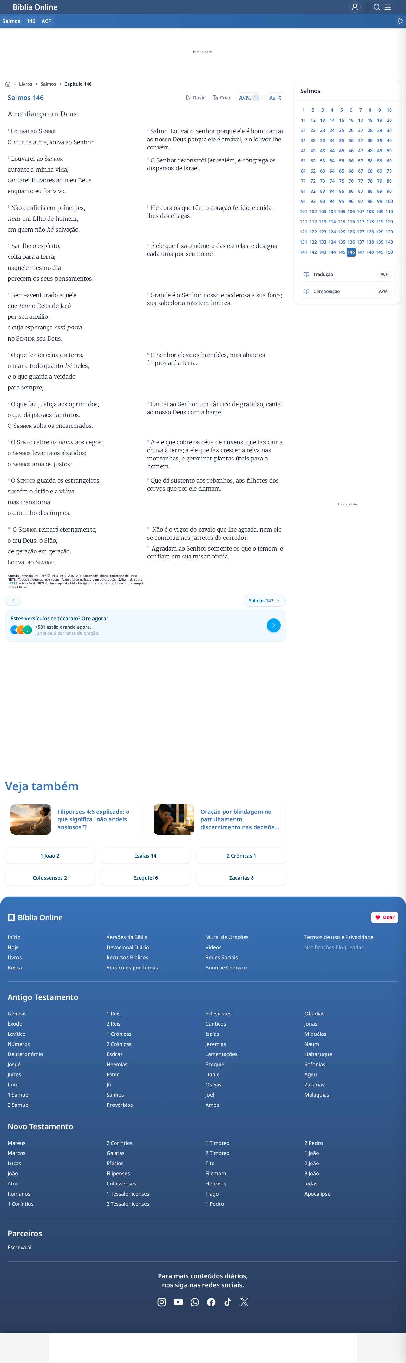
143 (322, 252)
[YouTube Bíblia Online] (178, 1302)
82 (313, 191)
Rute (13, 1084)
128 (370, 232)
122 (313, 232)
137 (360, 242)
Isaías (212, 1033)
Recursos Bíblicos (127, 957)
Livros (25, 84)
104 (332, 211)
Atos (13, 1183)
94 (332, 201)
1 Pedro (215, 1203)
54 (332, 161)
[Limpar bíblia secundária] (256, 97)
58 (370, 161)
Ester (113, 1074)
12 (313, 120)
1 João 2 (49, 855)
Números (19, 1043)
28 (370, 130)
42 (313, 150)
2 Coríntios (120, 1142)
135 (341, 242)
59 (379, 161)
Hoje (13, 947)
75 (341, 181)
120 (389, 221)
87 (360, 191)
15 (341, 120)
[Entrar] (355, 7)
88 (370, 191)
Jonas (311, 1023)
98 (370, 201)
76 (351, 181)
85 (341, 191)
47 (360, 150)
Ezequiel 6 (145, 877)
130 (389, 232)
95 (341, 201)
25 (341, 130)
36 (351, 140)
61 (303, 171)
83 (322, 191)
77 (360, 181)
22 (313, 130)
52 (313, 161)
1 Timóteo (218, 1142)
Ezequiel (216, 1064)
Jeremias (216, 1043)
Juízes (14, 1074)
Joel (210, 1094)
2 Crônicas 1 (241, 855)
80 (389, 181)
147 (360, 252)
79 (379, 181)
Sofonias (314, 1064)
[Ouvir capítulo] (400, 21)
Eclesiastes (219, 1013)
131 (303, 242)
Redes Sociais (222, 957)
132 (313, 242)
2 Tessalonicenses (128, 1203)
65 (341, 171)
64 (332, 171)
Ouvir (199, 98)
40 (389, 140)
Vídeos (214, 947)
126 (351, 232)
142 (313, 252)
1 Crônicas (119, 1033)
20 (389, 120)
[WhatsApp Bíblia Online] (195, 1302)
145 (341, 252)
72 (313, 181)
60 (389, 161)
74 (332, 181)
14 (332, 120)
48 (370, 150)
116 (351, 221)
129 (379, 232)
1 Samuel (18, 1094)
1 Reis (114, 1013)
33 (322, 140)
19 (379, 120)
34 (332, 140)
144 (332, 252)
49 (379, 150)
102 (313, 211)
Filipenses (118, 1173)
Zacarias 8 (241, 877)
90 (389, 191)
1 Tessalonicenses (128, 1193)
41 (303, 150)
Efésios (115, 1163)
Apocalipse (317, 1193)
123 (322, 232)
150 (389, 252)
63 (322, 171)
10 (389, 110)
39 (379, 140)
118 (370, 221)
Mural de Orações (227, 937)
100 (389, 201)
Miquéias (315, 1033)
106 (351, 211)
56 (351, 161)
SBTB (13, 583)
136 (351, 242)
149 (379, 252)
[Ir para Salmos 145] (13, 601)
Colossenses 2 (50, 877)
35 (341, 140)
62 (313, 171)
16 (351, 120)
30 (389, 130)
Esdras (115, 1054)
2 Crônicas (119, 1043)
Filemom (216, 1173)
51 (303, 161)
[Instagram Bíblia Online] (162, 1302)
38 (370, 140)
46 (351, 150)
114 (332, 221)
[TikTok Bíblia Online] (228, 1302)
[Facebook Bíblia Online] (211, 1302)
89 (379, 191)
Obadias (314, 1013)
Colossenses (121, 1183)
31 (303, 140)
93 (322, 201)
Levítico (17, 1033)
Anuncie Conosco (226, 967)
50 (389, 150)
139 (379, 242)
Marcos (17, 1153)
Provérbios (120, 1104)
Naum (311, 1043)
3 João (311, 1173)
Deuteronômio (25, 1054)
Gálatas (116, 1153)
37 (360, 140)
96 (351, 201)
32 (313, 140)
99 (379, 201)
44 (332, 150)
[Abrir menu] (387, 7)
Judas (311, 1183)
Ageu (310, 1074)
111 (303, 221)
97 (360, 201)
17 (360, 120)
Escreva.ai (19, 1247)
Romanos (19, 1193)
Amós (212, 1104)
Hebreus (216, 1183)
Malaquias (316, 1094)
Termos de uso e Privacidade (338, 937)
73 (322, 181)
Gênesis (17, 1013)
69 (379, 171)
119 (379, 221)
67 (360, 171)
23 (322, 130)
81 (303, 191)
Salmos (48, 84)
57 (360, 161)
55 (341, 161)
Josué (14, 1064)
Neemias (117, 1064)
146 (31, 20)
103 (322, 211)
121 (303, 232)
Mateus (17, 1142)
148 (370, 252)
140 (389, 242)
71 (303, 181)
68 (370, 171)
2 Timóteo (218, 1153)
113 (322, 221)
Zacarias (314, 1084)
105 (341, 211)
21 (303, 130)
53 (322, 161)
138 (370, 242)
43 (322, 150)
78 (370, 181)
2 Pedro (313, 1142)
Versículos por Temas (132, 967)
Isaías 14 (145, 855)
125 (341, 232)
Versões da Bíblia (127, 937)
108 (370, 211)
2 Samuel (18, 1104)
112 (313, 221)
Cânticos (216, 1023)
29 (379, 130)
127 (360, 232)
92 (313, 201)
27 (360, 130)
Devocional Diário (128, 947)
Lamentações (222, 1054)
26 (351, 130)
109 (379, 211)
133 (322, 242)
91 (303, 201)
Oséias (214, 1084)
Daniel (213, 1074)
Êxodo (15, 1023)
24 (332, 130)
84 (332, 191)
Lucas (14, 1163)
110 (389, 211)
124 (332, 232)
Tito (210, 1163)
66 (351, 171)
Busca (15, 967)
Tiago (212, 1193)
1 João (311, 1153)
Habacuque (318, 1054)
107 (360, 211)
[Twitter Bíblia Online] (244, 1302)
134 (332, 242)
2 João (311, 1163)
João (13, 1173)
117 (360, 221)
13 (322, 120)
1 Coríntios (21, 1203)
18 (370, 120)
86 (351, 191)
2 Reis (114, 1023)
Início (14, 937)
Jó (109, 1084)
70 (389, 171)
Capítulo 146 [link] (78, 84)
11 (303, 120)
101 (303, 211)
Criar (225, 98)
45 (341, 150)
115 (341, 221)
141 (303, 252)
